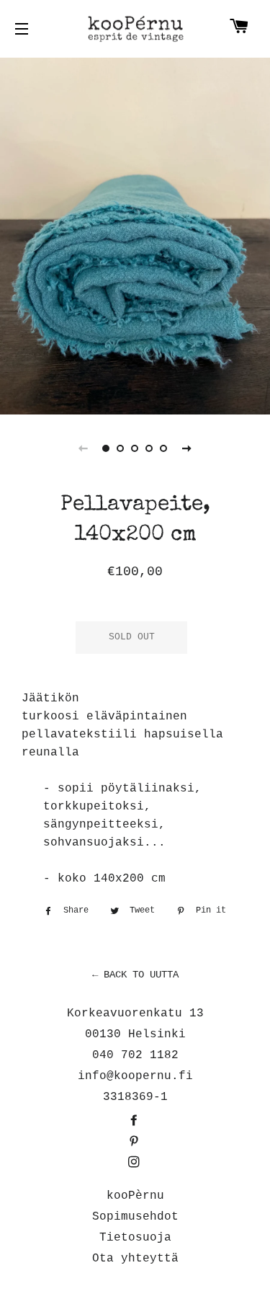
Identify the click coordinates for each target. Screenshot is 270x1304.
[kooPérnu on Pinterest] (135, 1142)
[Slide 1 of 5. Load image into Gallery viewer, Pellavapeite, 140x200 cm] (106, 448)
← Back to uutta (135, 974)
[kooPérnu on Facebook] (135, 1121)
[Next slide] (187, 448)
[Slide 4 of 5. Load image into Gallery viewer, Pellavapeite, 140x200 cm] (150, 448)
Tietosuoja (135, 1237)
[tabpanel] (135, 234)
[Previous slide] (83, 448)
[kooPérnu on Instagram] (135, 1163)
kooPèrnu (135, 1195)
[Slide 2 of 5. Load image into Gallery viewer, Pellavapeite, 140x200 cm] (121, 448)
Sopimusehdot (135, 1216)
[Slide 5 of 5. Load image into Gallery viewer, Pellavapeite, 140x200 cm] (164, 448)
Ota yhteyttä (135, 1258)
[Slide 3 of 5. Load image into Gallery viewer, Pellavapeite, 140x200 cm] (135, 448)
